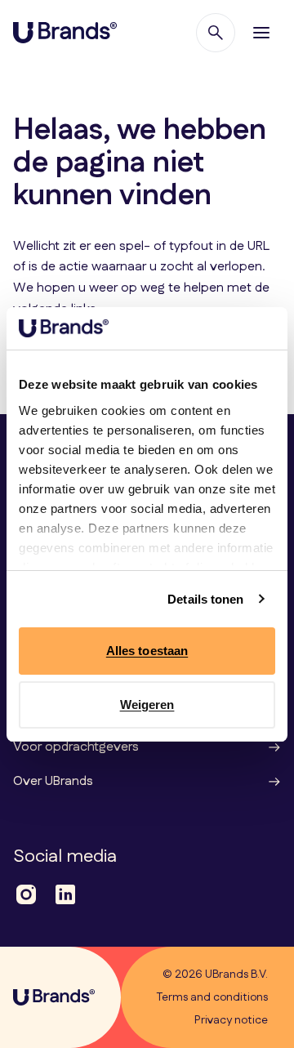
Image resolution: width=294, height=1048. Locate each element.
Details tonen (205, 599)
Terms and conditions (212, 997)
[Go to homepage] (65, 32)
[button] (261, 32)
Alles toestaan (147, 651)
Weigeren (147, 704)
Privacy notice (231, 1020)
